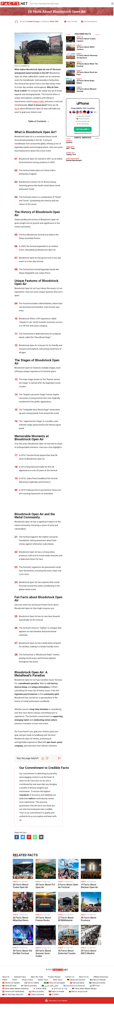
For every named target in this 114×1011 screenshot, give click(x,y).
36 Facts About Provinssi (88, 919)
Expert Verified (72, 21)
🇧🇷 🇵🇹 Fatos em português (54, 983)
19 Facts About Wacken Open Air (89, 886)
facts (16, 108)
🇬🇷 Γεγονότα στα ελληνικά (74, 986)
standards (24, 795)
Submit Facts (43, 980)
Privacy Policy (27, 980)
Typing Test (71, 154)
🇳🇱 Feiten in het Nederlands (13, 991)
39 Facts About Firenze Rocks (43, 919)
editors (32, 798)
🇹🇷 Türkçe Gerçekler (36, 994)
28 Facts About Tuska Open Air (20, 886)
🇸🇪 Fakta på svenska (97, 983)
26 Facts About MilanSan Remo (20, 919)
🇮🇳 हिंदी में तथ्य (95, 986)
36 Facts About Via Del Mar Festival (22, 952)
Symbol (69, 142)
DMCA (4, 980)
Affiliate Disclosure (100, 977)
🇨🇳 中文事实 (54, 994)
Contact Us (69, 977)
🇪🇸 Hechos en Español (11, 983)
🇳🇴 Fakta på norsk (9, 986)
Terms (14, 980)
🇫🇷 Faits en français (98, 980)
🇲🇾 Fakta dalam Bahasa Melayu (84, 989)
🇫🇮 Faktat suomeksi (29, 986)
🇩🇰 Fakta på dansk (77, 983)
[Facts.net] (14, 3)
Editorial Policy (20, 977)
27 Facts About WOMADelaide (66, 919)
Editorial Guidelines (90, 21)
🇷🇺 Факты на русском (78, 991)
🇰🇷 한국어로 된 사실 (59, 989)
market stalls (38, 101)
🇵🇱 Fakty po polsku (36, 991)
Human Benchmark (74, 160)
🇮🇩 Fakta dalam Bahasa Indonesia (15, 989)
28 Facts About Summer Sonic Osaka (43, 953)
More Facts (57, 980)
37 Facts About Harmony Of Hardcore (87, 56)
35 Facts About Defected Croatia (66, 952)
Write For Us (84, 977)
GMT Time (70, 148)
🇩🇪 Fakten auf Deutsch (76, 980)
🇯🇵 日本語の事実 (40, 989)
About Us (5, 977)
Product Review (54, 977)
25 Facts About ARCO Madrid (88, 952)
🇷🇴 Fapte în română (56, 991)
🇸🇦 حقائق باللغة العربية (50, 986)
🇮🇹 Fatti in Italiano (32, 983)
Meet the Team (37, 977)
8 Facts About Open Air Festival (68, 886)
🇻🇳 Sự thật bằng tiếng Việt (12, 994)
